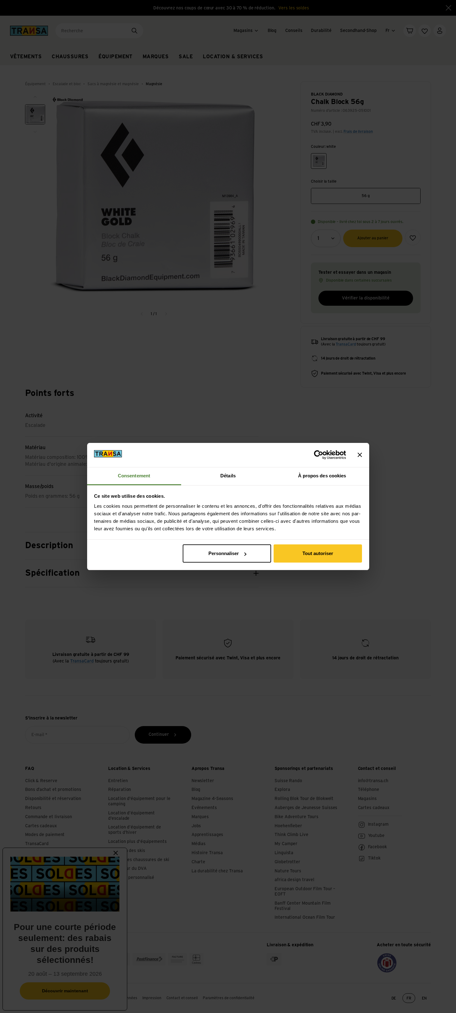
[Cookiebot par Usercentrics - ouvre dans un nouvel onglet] (318, 455)
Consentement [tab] (134, 475)
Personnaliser (223, 553)
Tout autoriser (317, 553)
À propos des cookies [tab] (322, 475)
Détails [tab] (228, 475)
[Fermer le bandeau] (360, 455)
